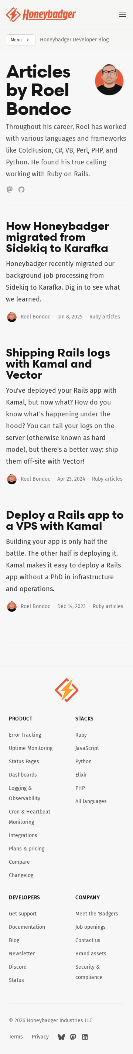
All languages (91, 801)
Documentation (27, 927)
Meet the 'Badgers (96, 914)
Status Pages (24, 761)
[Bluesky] (61, 1037)
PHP (80, 788)
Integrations (23, 835)
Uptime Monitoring (30, 748)
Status (16, 980)
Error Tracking (25, 735)
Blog (14, 940)
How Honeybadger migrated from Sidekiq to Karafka (57, 237)
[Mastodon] (9, 189)
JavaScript (87, 748)
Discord (18, 967)
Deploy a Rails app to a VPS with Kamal (65, 520)
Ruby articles (104, 317)
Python (83, 761)
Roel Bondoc (35, 317)
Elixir (81, 775)
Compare (19, 862)
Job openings (90, 927)
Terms (16, 1037)
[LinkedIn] (85, 1037)
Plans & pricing (26, 849)
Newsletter (22, 954)
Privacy (40, 1037)
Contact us (87, 940)
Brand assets (90, 954)
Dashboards (23, 775)
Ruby (81, 735)
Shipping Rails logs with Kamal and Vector (58, 363)
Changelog (21, 875)
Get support (23, 914)
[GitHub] (21, 189)
